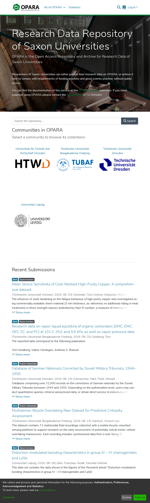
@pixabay (141, 109)
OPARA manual (89, 90)
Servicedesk (74, 95)
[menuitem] (54, 7)
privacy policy (47, 490)
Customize (8, 497)
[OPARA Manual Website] (124, 7)
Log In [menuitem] (132, 7)
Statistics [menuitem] (74, 7)
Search (131, 121)
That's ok (139, 497)
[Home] (26, 7)
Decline (126, 497)
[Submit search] (119, 7)
